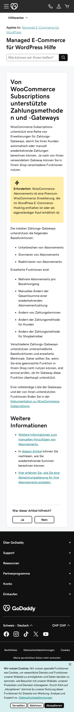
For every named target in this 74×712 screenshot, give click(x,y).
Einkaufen (10, 594)
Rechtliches (10, 650)
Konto (7, 583)
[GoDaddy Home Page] (19, 608)
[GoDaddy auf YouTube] (46, 636)
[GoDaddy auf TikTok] (26, 636)
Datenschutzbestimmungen (38, 650)
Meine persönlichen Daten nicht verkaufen (37, 657)
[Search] (63, 57)
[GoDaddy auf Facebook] (6, 636)
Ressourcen (11, 563)
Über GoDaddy (13, 542)
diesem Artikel (32, 451)
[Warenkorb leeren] (67, 6)
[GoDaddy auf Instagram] (16, 636)
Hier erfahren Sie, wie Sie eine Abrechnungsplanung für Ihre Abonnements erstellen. (39, 477)
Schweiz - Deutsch (16, 625)
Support (8, 552)
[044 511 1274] (50, 6)
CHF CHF (59, 625)
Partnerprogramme (16, 573)
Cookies (65, 650)
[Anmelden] (59, 6)
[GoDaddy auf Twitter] (36, 636)
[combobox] (32, 57)
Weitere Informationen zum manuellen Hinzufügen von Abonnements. (37, 439)
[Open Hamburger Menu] (4, 6)
